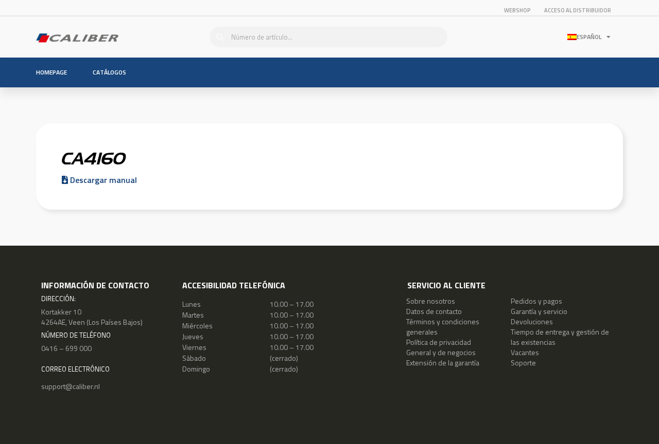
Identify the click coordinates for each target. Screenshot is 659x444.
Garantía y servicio (539, 311)
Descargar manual (102, 180)
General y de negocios (441, 352)
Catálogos (109, 72)
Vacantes (525, 352)
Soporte (523, 362)
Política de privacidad (438, 342)
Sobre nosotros (430, 300)
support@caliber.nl (70, 386)
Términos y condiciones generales (442, 326)
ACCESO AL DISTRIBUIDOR (577, 10)
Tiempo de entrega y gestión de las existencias (560, 336)
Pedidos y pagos (536, 300)
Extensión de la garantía (442, 362)
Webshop (517, 10)
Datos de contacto (434, 311)
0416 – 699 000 (66, 348)
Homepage (51, 72)
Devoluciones (532, 321)
